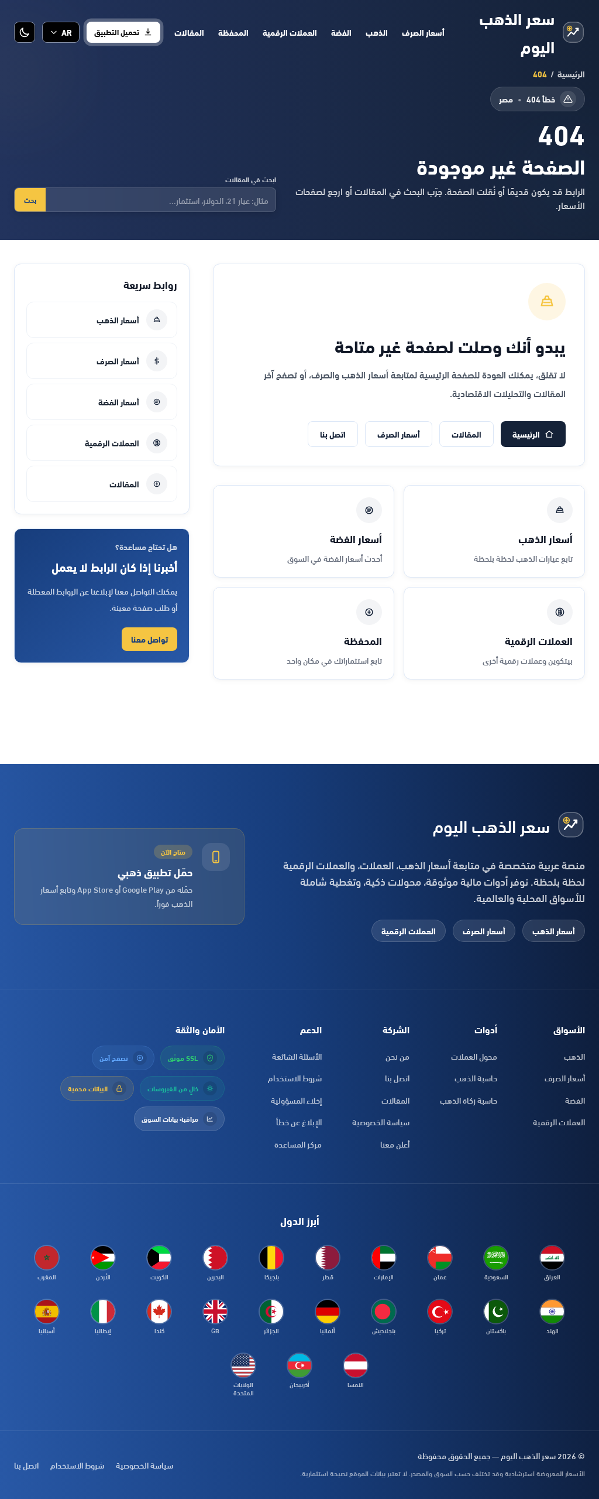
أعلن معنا (394, 1144)
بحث (30, 199)
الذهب (377, 32)
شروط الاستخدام (295, 1077)
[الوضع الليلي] (24, 32)
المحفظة (233, 32)
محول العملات (474, 1056)
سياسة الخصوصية (380, 1121)
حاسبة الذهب (476, 1077)
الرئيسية (571, 74)
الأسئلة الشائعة (297, 1056)
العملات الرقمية (290, 32)
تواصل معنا (149, 639)
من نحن (397, 1056)
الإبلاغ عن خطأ (299, 1121)
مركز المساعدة (298, 1144)
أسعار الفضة (118, 401)
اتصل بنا (333, 434)
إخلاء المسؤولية (296, 1100)
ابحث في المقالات (250, 179)
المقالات (189, 32)
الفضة (341, 32)
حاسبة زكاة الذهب (468, 1100)
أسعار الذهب (118, 319)
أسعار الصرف (423, 32)
